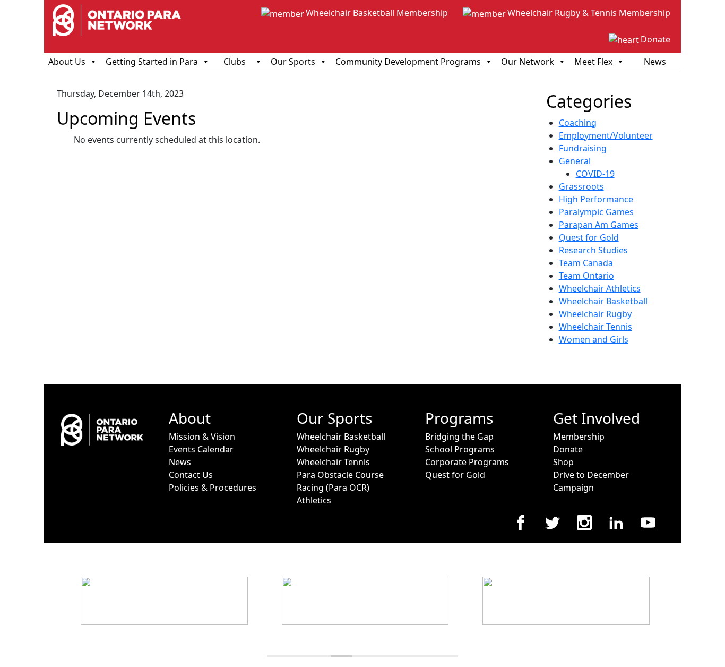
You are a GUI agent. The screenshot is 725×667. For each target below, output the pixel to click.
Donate (655, 39)
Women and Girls (593, 339)
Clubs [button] (234, 61)
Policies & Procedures (212, 487)
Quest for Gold (589, 237)
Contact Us (191, 475)
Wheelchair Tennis (595, 326)
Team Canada (586, 263)
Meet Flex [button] (593, 61)
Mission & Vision (202, 436)
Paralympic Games (596, 212)
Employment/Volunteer (606, 135)
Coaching (578, 123)
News (655, 61)
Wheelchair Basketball (603, 301)
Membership (579, 436)
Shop (563, 462)
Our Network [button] (527, 61)
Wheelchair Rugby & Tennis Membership (588, 13)
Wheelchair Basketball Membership (377, 13)
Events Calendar (201, 449)
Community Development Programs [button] (408, 61)
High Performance (596, 199)
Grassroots (581, 186)
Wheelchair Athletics (600, 288)
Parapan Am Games (598, 224)
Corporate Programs (467, 462)
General (575, 161)
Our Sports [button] (293, 61)
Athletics (314, 500)
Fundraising (583, 148)
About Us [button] (66, 61)
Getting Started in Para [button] (152, 61)
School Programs (460, 449)
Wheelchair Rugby (595, 314)
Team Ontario (586, 275)
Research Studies (593, 250)
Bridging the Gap (459, 436)
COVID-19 (595, 173)
